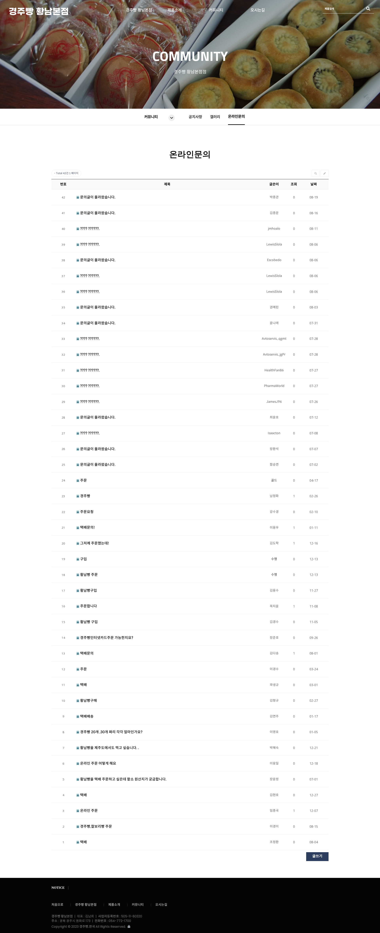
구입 (83, 559)
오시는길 (258, 9)
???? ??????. (89, 228)
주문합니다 (88, 606)
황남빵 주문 (88, 575)
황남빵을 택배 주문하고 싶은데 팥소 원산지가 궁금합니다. (123, 779)
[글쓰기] (324, 173)
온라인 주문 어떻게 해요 (97, 763)
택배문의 (86, 653)
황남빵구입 (88, 590)
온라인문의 (236, 116)
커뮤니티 (216, 9)
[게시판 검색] (315, 173)
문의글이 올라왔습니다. (97, 197)
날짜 (314, 184)
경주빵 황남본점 (50, 11)
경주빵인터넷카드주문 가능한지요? (106, 638)
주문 (83, 480)
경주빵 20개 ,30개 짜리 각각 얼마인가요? (110, 732)
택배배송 (86, 716)
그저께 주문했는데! (94, 543)
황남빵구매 (88, 700)
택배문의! (87, 527)
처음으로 (57, 905)
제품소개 (174, 9)
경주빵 (84, 496)
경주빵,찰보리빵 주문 (95, 826)
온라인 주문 (88, 810)
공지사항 (195, 117)
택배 (83, 685)
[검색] (368, 8)
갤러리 (215, 117)
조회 (294, 184)
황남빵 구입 (88, 622)
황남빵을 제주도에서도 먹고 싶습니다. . (109, 748)
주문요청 (86, 512)
